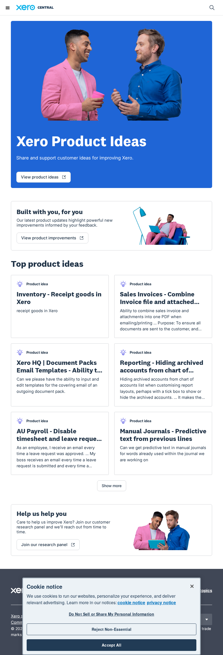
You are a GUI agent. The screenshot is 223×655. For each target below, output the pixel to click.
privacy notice (161, 602)
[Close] (192, 586)
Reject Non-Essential (111, 629)
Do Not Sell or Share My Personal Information (111, 614)
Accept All (111, 645)
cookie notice (131, 602)
